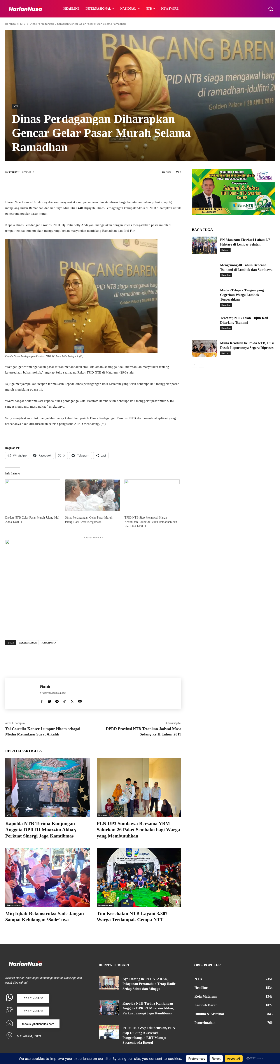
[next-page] (201, 364)
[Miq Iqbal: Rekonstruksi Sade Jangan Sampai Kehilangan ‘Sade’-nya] (47, 877)
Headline (226, 275)
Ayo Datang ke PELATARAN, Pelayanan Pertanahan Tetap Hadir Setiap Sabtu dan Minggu (148, 984)
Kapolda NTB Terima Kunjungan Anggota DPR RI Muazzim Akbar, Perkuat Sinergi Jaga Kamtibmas (40, 830)
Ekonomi (102, 815)
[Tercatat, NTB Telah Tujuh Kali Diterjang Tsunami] (204, 323)
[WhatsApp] (113, 186)
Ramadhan (49, 642)
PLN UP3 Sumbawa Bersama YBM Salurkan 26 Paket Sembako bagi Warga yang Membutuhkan (138, 830)
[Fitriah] (22, 693)
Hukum (225, 249)
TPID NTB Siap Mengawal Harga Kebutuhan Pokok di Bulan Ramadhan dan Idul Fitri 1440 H (150, 522)
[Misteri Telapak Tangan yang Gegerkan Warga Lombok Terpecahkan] (204, 295)
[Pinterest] (100, 186)
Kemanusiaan (14, 905)
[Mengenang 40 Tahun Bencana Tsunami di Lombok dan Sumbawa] (204, 270)
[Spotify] (49, 700)
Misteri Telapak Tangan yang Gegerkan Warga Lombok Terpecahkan (242, 294)
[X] (86, 186)
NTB (22, 24)
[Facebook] (73, 186)
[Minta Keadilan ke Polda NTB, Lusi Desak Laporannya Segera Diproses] (204, 348)
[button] (270, 9)
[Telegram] (57, 700)
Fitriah (14, 172)
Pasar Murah (28, 642)
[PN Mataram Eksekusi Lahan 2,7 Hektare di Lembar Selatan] (204, 245)
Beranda (10, 24)
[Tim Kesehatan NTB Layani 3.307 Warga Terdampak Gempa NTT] (139, 877)
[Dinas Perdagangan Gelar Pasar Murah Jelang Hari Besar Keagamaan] (92, 495)
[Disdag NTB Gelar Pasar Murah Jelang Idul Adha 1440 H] (32, 495)
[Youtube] (80, 700)
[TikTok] (64, 700)
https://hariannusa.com (53, 692)
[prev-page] (194, 364)
